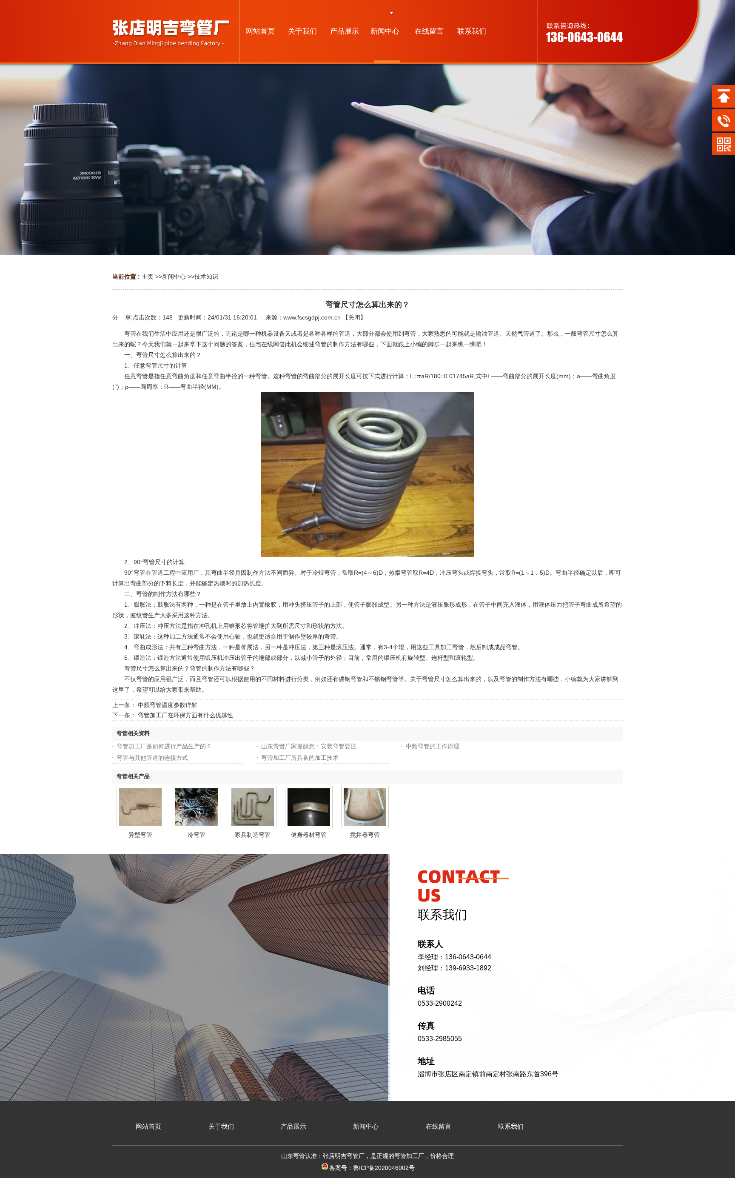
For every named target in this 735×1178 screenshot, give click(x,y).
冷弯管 (196, 834)
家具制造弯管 (253, 834)
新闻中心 (174, 276)
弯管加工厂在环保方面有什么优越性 (185, 715)
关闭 (354, 317)
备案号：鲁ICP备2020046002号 (372, 1167)
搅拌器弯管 (365, 834)
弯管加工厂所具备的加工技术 (300, 757)
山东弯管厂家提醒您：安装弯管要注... (311, 746)
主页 (148, 276)
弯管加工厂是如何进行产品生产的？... (167, 746)
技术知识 (206, 276)
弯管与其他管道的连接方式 (152, 757)
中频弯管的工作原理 (432, 746)
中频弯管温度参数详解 (167, 705)
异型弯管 (140, 834)
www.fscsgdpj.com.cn (312, 317)
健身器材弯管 (309, 834)
